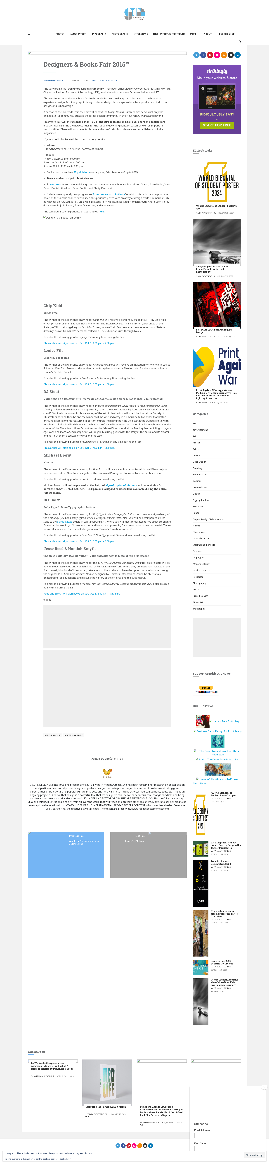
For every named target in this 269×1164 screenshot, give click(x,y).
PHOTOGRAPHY (120, 33)
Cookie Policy (65, 1159)
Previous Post (76, 835)
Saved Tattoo (64, 521)
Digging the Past (201, 500)
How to (197, 525)
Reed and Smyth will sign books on (81, 593)
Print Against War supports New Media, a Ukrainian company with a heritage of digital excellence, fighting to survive (216, 394)
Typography (199, 608)
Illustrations (199, 532)
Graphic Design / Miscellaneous (208, 519)
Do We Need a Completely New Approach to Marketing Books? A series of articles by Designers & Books (52, 1066)
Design (101, 80)
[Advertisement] (107, 626)
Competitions (200, 487)
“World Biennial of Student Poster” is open (216, 207)
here (101, 211)
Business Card (200, 474)
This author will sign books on (79, 343)
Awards (196, 455)
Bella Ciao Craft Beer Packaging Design (214, 331)
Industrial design (201, 538)
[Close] (264, 1087)
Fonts (196, 512)
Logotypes (198, 557)
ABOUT (208, 33)
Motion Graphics (201, 570)
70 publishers (81, 172)
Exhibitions (198, 506)
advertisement (200, 429)
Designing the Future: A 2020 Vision (105, 1106)
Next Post (139, 835)
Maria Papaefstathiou (53, 80)
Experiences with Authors (109, 194)
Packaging (198, 576)
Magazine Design (201, 563)
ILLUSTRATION (78, 33)
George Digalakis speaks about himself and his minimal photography (213, 269)
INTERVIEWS (141, 33)
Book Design (112, 80)
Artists (196, 449)
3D (194, 423)
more (193, 33)
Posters (197, 589)
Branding (197, 468)
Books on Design (53, 735)
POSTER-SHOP (227, 33)
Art (194, 436)
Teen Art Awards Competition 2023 (221, 862)
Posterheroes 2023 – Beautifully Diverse (222, 962)
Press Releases (200, 595)
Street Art (198, 602)
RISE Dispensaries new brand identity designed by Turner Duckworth (226, 845)
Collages (197, 480)
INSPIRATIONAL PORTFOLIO (169, 33)
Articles (92, 80)
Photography (199, 583)
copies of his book (121, 485)
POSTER (60, 33)
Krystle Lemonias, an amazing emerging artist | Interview (225, 914)
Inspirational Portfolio (204, 544)
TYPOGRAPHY (99, 33)
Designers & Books (73, 735)
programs (55, 184)
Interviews (198, 551)
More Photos (200, 783)
